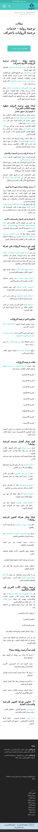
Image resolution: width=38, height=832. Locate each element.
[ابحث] (9, 6)
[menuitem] (9, 6)
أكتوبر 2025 (32, 793)
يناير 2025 (32, 798)
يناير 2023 (32, 812)
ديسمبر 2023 (31, 800)
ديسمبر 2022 (31, 814)
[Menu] (5, 6)
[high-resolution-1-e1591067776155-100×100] (22, 6)
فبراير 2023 (32, 810)
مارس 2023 (31, 807)
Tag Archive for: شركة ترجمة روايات (24, 12)
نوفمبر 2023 (31, 802)
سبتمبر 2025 (31, 795)
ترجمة (33, 36)
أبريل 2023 (32, 805)
